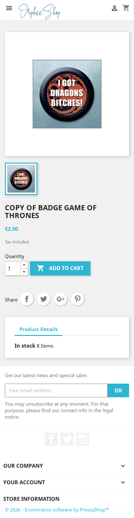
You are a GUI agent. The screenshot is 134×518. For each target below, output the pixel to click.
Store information (31, 498)
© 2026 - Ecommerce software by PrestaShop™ (57, 509)
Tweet (43, 298)
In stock (25, 345)
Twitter (67, 439)
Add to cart (60, 268)
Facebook (51, 439)
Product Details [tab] (39, 329)
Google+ (60, 298)
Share (26, 298)
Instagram (82, 439)
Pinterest (77, 298)
